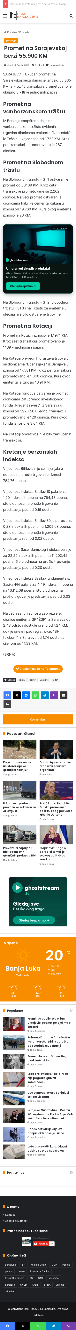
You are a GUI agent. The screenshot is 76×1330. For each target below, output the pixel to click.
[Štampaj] (7, 704)
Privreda (24, 32)
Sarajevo (44, 679)
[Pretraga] (71, 17)
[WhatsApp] (35, 695)
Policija (66, 1264)
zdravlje (9, 1291)
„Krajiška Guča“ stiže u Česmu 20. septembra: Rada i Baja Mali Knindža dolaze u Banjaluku (50, 1114)
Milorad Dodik (38, 1264)
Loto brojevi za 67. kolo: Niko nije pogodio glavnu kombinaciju (47, 1078)
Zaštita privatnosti (16, 1220)
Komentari (38, 719)
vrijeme (60, 1284)
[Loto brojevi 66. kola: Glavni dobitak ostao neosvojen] (14, 1152)
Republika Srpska (14, 1278)
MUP (54, 1264)
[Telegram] (45, 695)
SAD (40, 1278)
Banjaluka (10, 1264)
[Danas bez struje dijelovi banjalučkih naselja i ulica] (14, 1134)
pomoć (8, 1271)
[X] (17, 695)
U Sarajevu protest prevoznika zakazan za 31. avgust (19, 807)
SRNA (55, 679)
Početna (11, 32)
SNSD (23, 1284)
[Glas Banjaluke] (24, 15)
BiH (23, 1264)
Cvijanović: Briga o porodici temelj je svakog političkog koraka (53, 853)
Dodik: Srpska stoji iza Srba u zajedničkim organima (55, 766)
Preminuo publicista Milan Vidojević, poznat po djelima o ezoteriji (49, 1023)
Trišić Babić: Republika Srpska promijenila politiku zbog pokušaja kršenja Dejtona (56, 809)
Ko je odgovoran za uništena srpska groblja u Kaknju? (17, 766)
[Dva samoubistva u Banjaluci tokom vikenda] (14, 1098)
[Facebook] (7, 695)
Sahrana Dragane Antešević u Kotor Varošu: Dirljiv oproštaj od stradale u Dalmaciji (48, 1041)
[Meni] (5, 17)
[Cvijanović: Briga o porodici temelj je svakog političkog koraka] (56, 834)
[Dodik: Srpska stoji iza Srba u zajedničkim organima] (56, 749)
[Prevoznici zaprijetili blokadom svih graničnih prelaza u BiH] (19, 834)
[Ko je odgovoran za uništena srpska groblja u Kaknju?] (19, 749)
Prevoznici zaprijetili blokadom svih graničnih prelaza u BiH (19, 851)
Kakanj (22, 679)
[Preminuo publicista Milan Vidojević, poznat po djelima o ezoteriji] (14, 1024)
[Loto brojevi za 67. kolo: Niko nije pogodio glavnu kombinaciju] (14, 1079)
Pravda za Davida (39, 1271)
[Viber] (54, 695)
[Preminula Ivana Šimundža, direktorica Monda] (14, 1061)
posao (21, 1271)
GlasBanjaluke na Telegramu (39, 669)
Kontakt (10, 1214)
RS (31, 1278)
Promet (32, 679)
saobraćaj (54, 1278)
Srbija (35, 1284)
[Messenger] (26, 695)
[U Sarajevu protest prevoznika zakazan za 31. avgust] (19, 790)
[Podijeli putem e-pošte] (63, 695)
